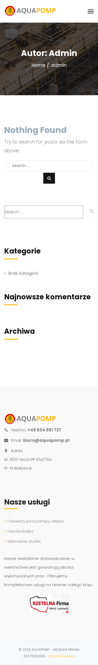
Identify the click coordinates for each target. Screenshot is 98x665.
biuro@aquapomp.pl (46, 440)
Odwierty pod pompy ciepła (35, 521)
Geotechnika (20, 531)
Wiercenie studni (24, 541)
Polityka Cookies (61, 656)
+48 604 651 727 (44, 430)
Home (38, 65)
